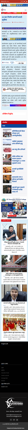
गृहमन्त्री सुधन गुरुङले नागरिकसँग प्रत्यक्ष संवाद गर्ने (18, 189)
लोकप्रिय (4, 122)
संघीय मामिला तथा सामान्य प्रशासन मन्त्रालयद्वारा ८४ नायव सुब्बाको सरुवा (18, 159)
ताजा (3, 126)
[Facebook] (11, 420)
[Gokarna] (14, 91)
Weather (3, 381)
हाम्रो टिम (2, 370)
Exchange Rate (4, 378)
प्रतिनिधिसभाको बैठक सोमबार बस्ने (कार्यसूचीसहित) (18, 133)
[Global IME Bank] (14, 63)
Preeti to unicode (5, 375)
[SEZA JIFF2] (14, 106)
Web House (21, 428)
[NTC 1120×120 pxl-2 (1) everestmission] (14, 40)
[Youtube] (17, 420)
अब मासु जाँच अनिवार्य (18, 149)
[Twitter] (14, 420)
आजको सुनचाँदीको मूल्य (17, 170)
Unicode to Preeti (5, 373)
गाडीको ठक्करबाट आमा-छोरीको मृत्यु (17, 142)
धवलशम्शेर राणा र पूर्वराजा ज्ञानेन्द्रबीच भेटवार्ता (17, 179)
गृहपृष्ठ (2, 368)
